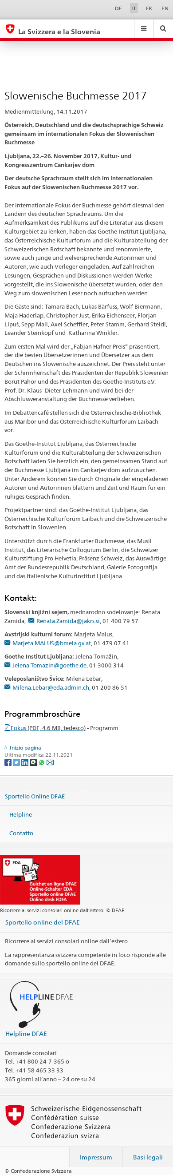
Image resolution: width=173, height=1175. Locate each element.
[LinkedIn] (25, 761)
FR (149, 8)
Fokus (48, 727)
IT (133, 8)
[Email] (50, 761)
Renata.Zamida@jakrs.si (68, 620)
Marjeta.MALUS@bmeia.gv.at (51, 643)
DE (118, 8)
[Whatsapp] (42, 761)
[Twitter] (17, 761)
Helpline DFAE (26, 1033)
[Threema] (34, 761)
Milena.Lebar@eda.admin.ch (50, 687)
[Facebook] (8, 761)
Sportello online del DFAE (42, 922)
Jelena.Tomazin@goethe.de (49, 665)
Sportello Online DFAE (35, 795)
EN (165, 8)
